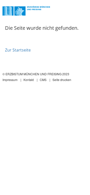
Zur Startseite (18, 50)
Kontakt (29, 80)
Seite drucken (61, 80)
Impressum (10, 80)
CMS (43, 80)
